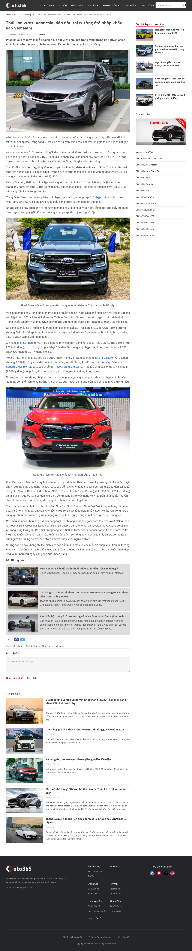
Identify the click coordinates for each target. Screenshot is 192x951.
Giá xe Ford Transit (145, 222)
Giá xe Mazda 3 (143, 190)
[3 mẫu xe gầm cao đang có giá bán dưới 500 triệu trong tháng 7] (144, 51)
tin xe (91, 876)
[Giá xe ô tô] (161, 132)
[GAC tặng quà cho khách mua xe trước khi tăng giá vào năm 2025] (24, 740)
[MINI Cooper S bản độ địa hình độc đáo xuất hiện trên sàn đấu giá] (23, 576)
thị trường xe (27, 14)
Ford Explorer (105, 357)
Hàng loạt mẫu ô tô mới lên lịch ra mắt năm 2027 (169, 31)
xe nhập (18, 646)
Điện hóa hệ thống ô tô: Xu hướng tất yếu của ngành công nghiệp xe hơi (83, 616)
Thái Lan (46, 646)
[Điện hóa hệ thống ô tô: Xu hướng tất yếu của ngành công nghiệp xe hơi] (23, 623)
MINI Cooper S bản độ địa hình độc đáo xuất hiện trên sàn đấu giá (79, 568)
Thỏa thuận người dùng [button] (99, 937)
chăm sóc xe (94, 906)
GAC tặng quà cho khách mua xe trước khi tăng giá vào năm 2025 (85, 729)
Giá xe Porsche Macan (146, 203)
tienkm (41, 34)
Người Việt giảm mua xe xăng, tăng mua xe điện (167, 64)
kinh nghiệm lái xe (97, 911)
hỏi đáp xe (115, 889)
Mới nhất (32, 678)
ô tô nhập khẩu (98, 197)
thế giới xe (115, 911)
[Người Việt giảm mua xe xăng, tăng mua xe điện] (144, 67)
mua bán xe (115, 893)
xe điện (62, 5)
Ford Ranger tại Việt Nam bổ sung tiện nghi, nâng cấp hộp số (170, 82)
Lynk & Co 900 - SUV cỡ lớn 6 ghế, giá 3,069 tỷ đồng (170, 97)
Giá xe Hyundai (143, 177)
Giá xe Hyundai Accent (146, 165)
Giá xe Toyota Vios (144, 152)
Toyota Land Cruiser (67, 366)
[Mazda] (24, 800)
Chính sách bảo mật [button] (72, 937)
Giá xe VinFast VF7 (145, 216)
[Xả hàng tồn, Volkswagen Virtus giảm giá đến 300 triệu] (24, 770)
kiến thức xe (116, 906)
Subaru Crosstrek (16, 366)
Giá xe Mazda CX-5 (145, 197)
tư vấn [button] (92, 5)
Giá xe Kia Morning (145, 229)
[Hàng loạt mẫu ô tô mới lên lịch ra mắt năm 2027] (144, 35)
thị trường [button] (45, 5)
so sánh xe (93, 889)
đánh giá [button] (76, 5)
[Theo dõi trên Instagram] (172, 873)
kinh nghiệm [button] (110, 5)
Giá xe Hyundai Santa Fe (147, 171)
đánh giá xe (94, 893)
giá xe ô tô (147, 5)
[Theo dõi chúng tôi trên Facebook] (152, 873)
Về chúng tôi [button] (123, 937)
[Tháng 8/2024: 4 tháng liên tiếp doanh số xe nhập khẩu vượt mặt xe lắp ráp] (24, 830)
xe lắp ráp (32, 646)
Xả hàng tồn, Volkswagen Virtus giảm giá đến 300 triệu (78, 759)
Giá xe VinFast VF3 (145, 235)
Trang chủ (11, 14)
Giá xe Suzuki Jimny (145, 210)
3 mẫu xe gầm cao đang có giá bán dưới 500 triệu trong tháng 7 (169, 49)
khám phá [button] (129, 5)
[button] (184, 5)
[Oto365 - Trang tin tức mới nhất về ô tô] (18, 5)
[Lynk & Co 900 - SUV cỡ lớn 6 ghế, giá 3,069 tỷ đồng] (144, 100)
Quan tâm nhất (14, 678)
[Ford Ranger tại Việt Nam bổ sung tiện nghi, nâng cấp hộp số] (144, 83)
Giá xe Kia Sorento (144, 184)
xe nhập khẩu (24, 342)
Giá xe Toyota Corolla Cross (149, 158)
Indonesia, (60, 646)
